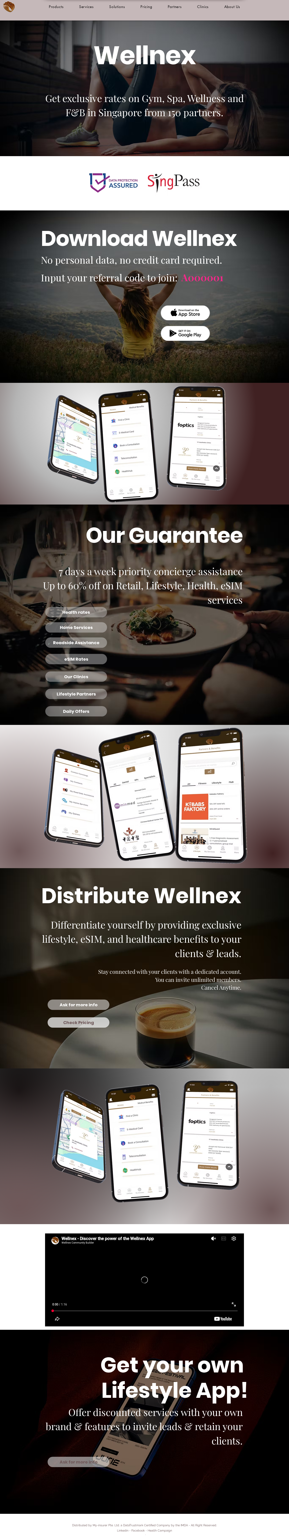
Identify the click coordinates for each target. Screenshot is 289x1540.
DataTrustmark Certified (139, 1525)
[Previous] (23, 88)
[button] (56, 6)
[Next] (265, 88)
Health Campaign (160, 1530)
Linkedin (122, 1530)
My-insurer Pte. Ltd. (106, 1525)
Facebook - (139, 1530)
